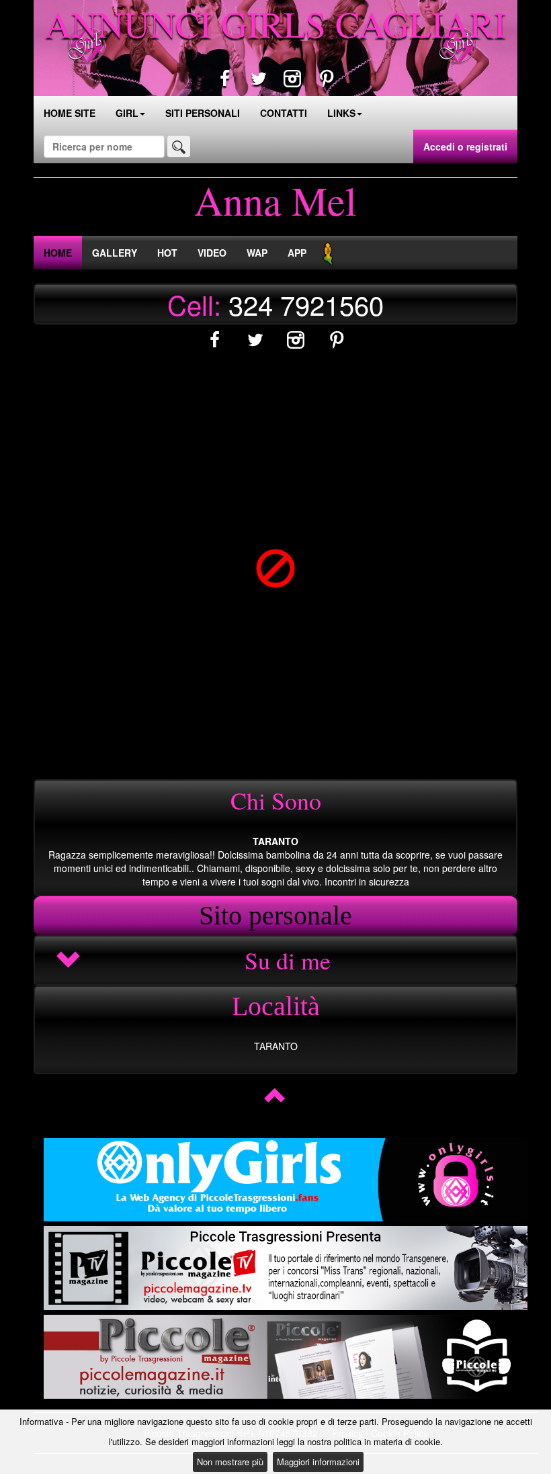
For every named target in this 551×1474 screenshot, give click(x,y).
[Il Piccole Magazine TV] (285, 1268)
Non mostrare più (230, 1461)
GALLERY (114, 252)
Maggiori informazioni (318, 1461)
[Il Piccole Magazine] (285, 1357)
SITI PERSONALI (202, 113)
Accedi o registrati (465, 146)
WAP (257, 252)
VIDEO (212, 252)
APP (297, 252)
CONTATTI (283, 113)
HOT (167, 252)
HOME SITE (69, 113)
